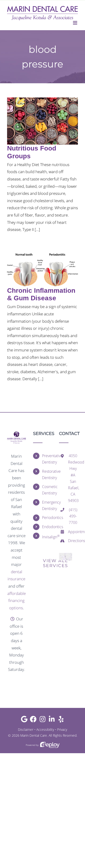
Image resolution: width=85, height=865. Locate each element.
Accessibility (45, 729)
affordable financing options (16, 600)
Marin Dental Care (33, 735)
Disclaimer (25, 729)
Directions (73, 540)
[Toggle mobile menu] (75, 22)
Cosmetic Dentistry (47, 490)
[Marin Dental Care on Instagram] (42, 720)
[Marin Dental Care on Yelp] (61, 720)
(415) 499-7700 (73, 516)
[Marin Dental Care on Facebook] (33, 720)
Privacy (62, 729)
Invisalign (47, 536)
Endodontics (47, 526)
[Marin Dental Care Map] (65, 555)
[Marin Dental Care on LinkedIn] (52, 720)
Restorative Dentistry (47, 474)
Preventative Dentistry (47, 459)
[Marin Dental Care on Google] (24, 720)
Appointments (73, 531)
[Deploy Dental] (50, 745)
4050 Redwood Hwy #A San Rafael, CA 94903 (73, 478)
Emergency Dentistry (47, 505)
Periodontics (47, 517)
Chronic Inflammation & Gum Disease (41, 294)
